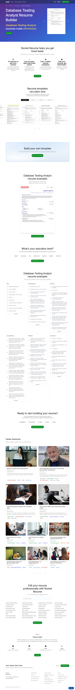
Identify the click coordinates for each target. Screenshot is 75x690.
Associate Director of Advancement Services (45, 602)
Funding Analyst (58, 606)
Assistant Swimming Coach (27, 602)
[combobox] (37, 598)
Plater (7, 613)
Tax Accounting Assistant (11, 617)
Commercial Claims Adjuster (27, 604)
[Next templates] (67, 21)
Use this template (25, 187)
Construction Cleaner (42, 604)
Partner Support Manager (60, 612)
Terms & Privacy (60, 680)
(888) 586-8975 (62, 650)
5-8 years (47, 422)
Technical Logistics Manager (27, 617)
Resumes (10, 5)
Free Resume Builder (35, 678)
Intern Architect (25, 610)
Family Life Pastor (41, 606)
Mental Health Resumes (48, 679)
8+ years (54, 422)
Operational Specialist (42, 612)
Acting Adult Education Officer (11, 602)
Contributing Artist (9, 606)
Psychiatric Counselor (42, 613)
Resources (24, 1)
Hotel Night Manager (26, 608)
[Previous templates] (44, 21)
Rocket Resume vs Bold (62, 678)
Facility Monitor (25, 606)
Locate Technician (9, 612)
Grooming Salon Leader (10, 608)
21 (44, 573)
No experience (22, 422)
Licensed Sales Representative (60, 610)
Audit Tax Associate (58, 602)
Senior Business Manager (11, 615)
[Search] (55, 2)
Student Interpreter (42, 615)
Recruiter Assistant (58, 613)
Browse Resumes (47, 683)
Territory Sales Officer (42, 617)
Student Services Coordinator (60, 615)
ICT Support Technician (59, 608)
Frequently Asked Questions (13, 650)
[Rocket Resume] (8, 2)
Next (51, 187)
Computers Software (16, 5)
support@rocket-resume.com (45, 650)
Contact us (60, 682)
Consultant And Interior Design (61, 604)
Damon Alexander (10, 471)
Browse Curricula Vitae (35, 676)
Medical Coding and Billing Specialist (29, 612)
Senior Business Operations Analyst (29, 615)
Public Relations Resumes (49, 681)
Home (7, 5)
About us (12, 1)
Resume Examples (18, 1)
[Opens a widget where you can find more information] (71, 688)
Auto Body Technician (10, 604)
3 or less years (31, 422)
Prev (48, 187)
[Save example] (7, 286)
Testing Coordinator (58, 617)
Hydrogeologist (41, 608)
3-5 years (40, 422)
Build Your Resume (34, 680)
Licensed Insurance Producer (44, 610)
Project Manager (25, 613)
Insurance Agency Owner (11, 610)
